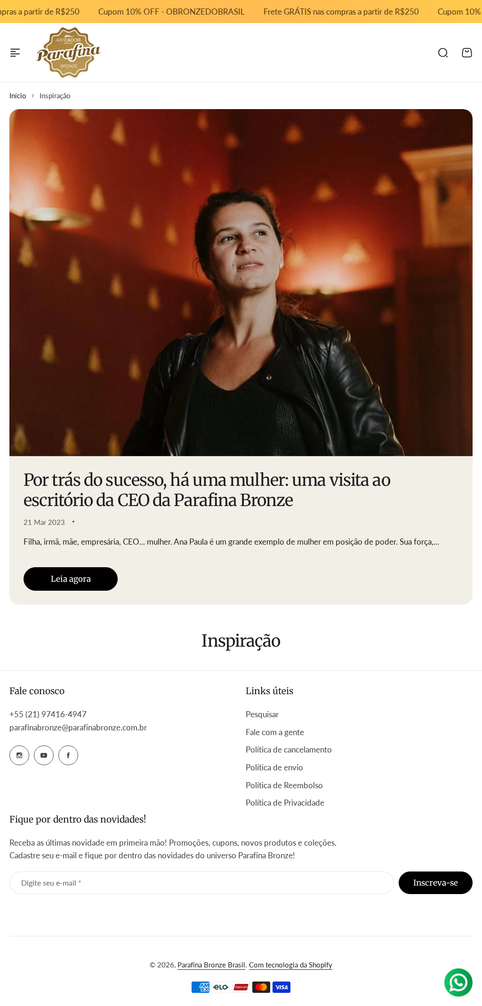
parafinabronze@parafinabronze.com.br (78, 727)
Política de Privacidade (285, 803)
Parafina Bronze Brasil (211, 964)
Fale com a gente (275, 732)
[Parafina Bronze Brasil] (68, 52)
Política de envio (274, 767)
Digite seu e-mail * (51, 882)
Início (17, 95)
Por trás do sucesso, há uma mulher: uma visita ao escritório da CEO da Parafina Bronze (207, 490)
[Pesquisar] (442, 52)
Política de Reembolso (284, 785)
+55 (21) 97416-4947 (48, 714)
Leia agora (71, 579)
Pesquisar (262, 714)
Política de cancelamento (289, 749)
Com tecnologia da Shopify (290, 964)
